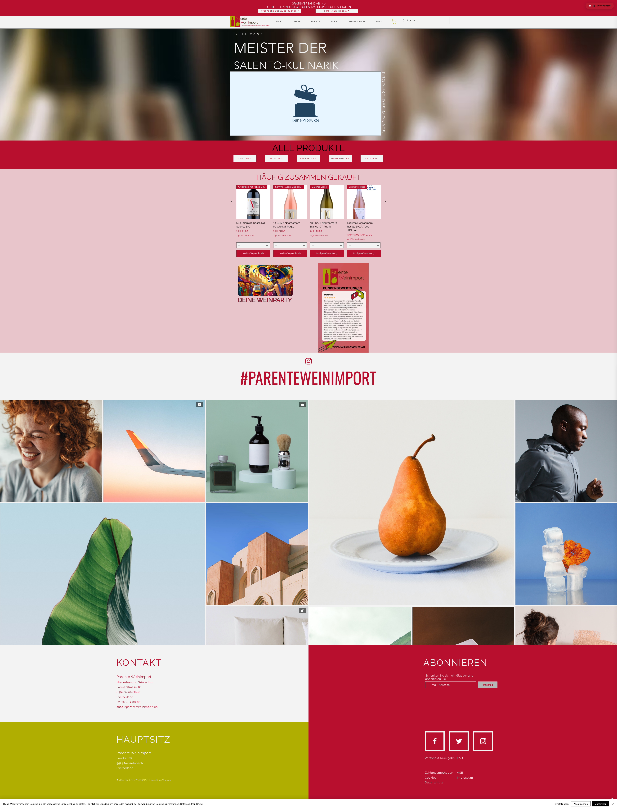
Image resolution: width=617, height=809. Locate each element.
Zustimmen (601, 803)
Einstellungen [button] (562, 803)
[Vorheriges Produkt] (232, 202)
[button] (336, 11)
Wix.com (166, 780)
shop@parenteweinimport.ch (137, 707)
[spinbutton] (253, 245)
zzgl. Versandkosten (245, 235)
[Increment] (267, 245)
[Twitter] (459, 741)
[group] (308, 221)
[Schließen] (613, 803)
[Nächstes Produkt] (385, 202)
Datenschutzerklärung (191, 803)
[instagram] (483, 741)
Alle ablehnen (581, 803)
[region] (265, 283)
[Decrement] (239, 245)
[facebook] (435, 741)
